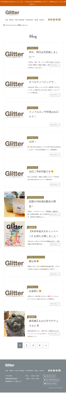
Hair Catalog (19, 20)
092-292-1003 (50, 376)
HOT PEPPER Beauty (52, 380)
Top (6, 20)
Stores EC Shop (51, 383)
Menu (11, 20)
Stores (41, 20)
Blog (36, 20)
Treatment (29, 20)
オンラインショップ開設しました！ (17, 25)
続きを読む (54, 65)
